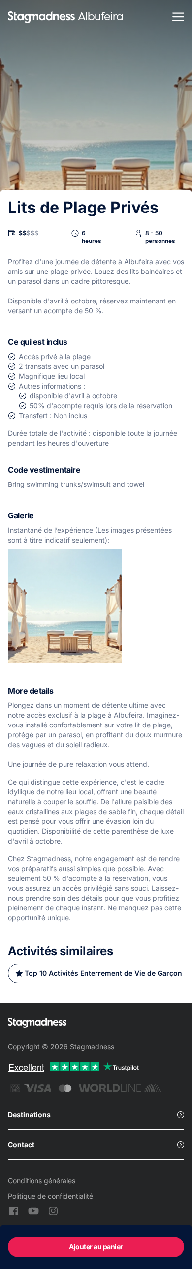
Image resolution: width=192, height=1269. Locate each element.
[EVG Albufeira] (41, 18)
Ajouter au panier (96, 1246)
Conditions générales (41, 1181)
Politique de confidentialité (50, 1196)
